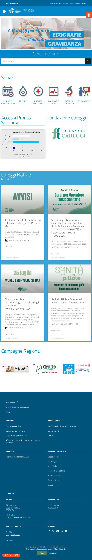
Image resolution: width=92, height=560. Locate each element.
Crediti (50, 485)
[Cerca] (88, 61)
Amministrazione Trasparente (69, 3)
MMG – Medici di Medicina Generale (62, 426)
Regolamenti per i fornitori (16, 435)
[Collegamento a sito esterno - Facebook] (49, 531)
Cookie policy (53, 553)
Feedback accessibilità (56, 471)
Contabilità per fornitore (15, 431)
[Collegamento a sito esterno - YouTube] (57, 531)
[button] (89, 15)
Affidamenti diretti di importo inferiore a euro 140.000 (23, 441)
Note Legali (52, 461)
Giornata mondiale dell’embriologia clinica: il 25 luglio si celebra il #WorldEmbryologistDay (22, 304)
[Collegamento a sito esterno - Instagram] (62, 531)
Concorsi (51, 435)
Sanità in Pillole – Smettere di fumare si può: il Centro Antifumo (68, 300)
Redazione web (54, 475)
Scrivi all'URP (12, 555)
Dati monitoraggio (55, 480)
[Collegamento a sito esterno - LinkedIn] (66, 531)
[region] (46, 33)
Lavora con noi (53, 431)
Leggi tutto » (9, 247)
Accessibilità (52, 466)
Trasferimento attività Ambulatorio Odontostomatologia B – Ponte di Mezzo (23, 223)
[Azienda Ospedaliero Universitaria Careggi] (21, 10)
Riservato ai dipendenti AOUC (17, 457)
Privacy (83, 3)
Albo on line (54, 3)
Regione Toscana (12, 3)
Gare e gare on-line (13, 426)
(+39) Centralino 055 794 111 (18, 518)
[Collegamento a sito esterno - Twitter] (53, 531)
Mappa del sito (53, 457)
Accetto (42, 553)
